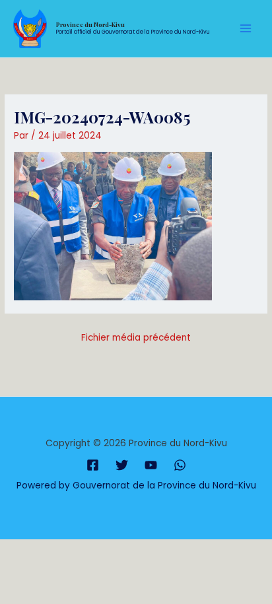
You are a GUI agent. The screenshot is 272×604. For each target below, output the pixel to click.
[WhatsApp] (180, 465)
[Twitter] (122, 465)
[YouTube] (151, 465)
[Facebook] (92, 465)
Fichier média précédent (136, 337)
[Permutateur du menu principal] (245, 28)
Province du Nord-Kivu (90, 24)
